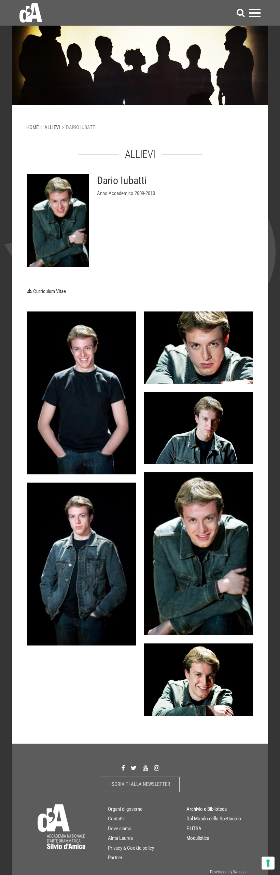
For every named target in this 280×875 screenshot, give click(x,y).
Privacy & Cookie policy (131, 848)
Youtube (145, 768)
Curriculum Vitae (49, 291)
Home (32, 127)
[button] (241, 13)
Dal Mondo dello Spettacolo (213, 819)
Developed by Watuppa (229, 872)
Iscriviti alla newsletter (140, 784)
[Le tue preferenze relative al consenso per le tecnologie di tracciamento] (268, 863)
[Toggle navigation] (255, 13)
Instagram (156, 768)
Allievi (52, 127)
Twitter (134, 768)
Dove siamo (119, 828)
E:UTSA (193, 828)
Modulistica (197, 838)
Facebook (123, 768)
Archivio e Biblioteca (206, 809)
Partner (115, 858)
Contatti (116, 819)
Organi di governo (125, 809)
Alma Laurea (120, 838)
